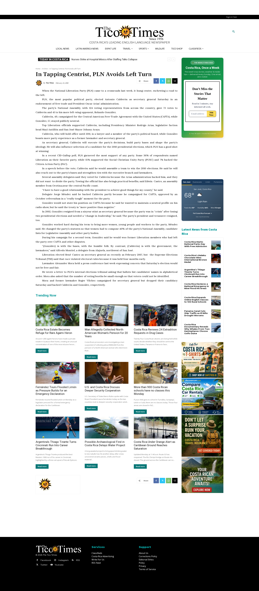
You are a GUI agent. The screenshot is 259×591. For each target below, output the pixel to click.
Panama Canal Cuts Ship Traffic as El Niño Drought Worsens (196, 313)
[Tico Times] (39, 83)
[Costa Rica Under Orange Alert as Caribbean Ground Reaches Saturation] (156, 427)
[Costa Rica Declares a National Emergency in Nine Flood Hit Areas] (216, 287)
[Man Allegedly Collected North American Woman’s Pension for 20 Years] (106, 315)
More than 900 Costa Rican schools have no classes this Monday (152, 390)
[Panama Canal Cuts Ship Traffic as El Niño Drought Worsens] (216, 314)
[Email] (175, 81)
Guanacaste (197, 182)
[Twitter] (162, 81)
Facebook (45, 560)
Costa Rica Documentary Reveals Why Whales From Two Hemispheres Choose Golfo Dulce (197, 329)
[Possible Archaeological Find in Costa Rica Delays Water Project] (106, 427)
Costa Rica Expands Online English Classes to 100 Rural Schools (105, 59)
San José (186, 182)
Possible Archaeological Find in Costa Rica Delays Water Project (105, 443)
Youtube (59, 564)
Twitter (43, 564)
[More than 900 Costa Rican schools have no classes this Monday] (156, 373)
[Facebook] (156, 81)
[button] (233, 31)
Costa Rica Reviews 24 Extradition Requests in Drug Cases (155, 331)
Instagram (63, 560)
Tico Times (50, 83)
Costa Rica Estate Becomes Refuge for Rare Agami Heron (54, 331)
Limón (207, 182)
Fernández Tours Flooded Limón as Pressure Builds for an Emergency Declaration (56, 390)
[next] (173, 59)
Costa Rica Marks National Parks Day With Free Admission (195, 244)
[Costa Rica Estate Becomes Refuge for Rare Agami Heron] (57, 315)
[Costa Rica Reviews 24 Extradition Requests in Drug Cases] (156, 315)
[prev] (169, 59)
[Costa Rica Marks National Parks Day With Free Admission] (216, 245)
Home (38, 69)
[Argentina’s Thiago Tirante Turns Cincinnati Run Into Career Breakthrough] (57, 427)
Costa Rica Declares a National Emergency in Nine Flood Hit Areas (196, 286)
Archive (45, 69)
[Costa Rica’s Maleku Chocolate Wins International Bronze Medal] (216, 258)
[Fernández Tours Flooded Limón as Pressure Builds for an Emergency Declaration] (57, 373)
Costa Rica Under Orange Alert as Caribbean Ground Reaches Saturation (154, 445)
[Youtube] (51, 564)
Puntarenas (218, 182)
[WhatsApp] (168, 81)
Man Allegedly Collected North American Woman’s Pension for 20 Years (106, 333)
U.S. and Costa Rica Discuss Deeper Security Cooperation (102, 389)
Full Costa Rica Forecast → (202, 213)
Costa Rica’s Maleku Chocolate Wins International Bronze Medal (195, 258)
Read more (42, 351)
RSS (78, 560)
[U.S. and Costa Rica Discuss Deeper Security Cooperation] (106, 373)
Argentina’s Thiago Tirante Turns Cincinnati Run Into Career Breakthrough (56, 445)
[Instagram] (55, 560)
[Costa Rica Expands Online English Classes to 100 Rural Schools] (216, 300)
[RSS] (72, 560)
